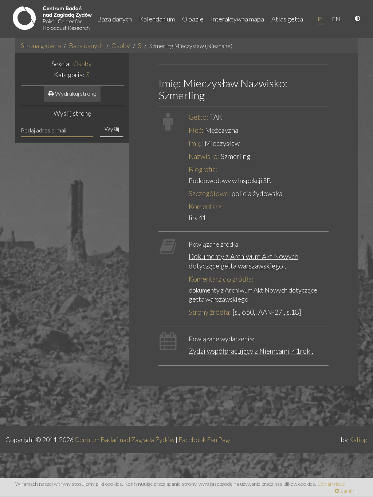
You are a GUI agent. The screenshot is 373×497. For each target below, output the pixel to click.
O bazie (193, 19)
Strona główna (41, 45)
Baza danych (114, 19)
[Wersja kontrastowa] (358, 19)
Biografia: (203, 169)
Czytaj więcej (331, 484)
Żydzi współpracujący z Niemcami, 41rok (250, 351)
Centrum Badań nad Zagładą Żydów (124, 440)
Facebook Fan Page (205, 440)
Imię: (196, 143)
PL (321, 18)
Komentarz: (206, 206)
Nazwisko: (204, 156)
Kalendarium (157, 19)
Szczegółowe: (209, 193)
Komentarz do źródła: (221, 279)
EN (336, 18)
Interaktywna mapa (237, 19)
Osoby (120, 45)
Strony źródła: (210, 312)
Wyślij (112, 128)
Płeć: (196, 130)
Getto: (198, 117)
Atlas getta (287, 19)
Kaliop (358, 440)
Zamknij (348, 491)
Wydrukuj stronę (75, 93)
